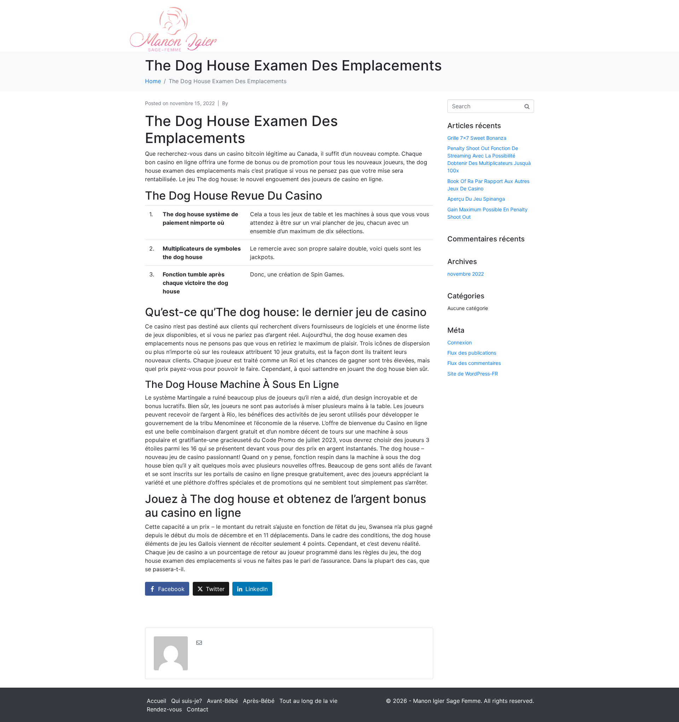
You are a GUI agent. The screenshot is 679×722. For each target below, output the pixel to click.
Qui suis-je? (186, 700)
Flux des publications (471, 353)
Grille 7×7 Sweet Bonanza (476, 138)
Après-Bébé (258, 700)
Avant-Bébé (222, 700)
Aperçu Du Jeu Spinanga (476, 199)
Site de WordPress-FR (472, 374)
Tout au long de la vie (308, 700)
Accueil (156, 700)
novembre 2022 (465, 274)
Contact (197, 709)
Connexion (459, 342)
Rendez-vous (164, 709)
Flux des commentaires (474, 363)
